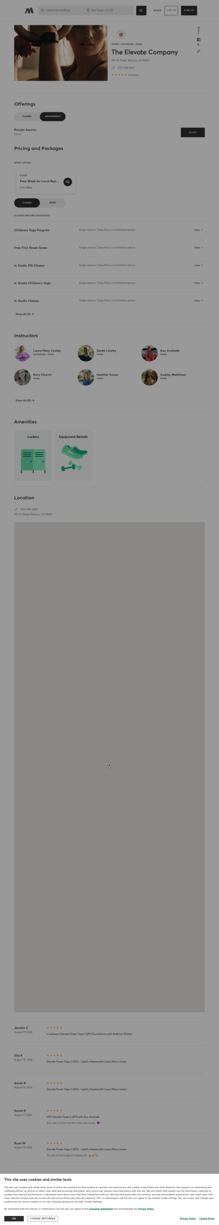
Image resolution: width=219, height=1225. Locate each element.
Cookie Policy (207, 1218)
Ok (14, 1218)
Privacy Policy (146, 1209)
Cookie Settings (42, 1218)
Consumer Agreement (101, 1209)
